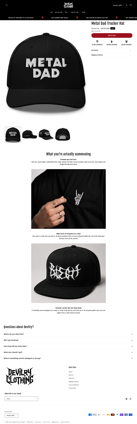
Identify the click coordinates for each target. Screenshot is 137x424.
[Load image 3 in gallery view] (46, 135)
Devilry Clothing (12, 422)
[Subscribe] (36, 399)
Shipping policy (55, 422)
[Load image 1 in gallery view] (13, 135)
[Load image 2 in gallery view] (29, 135)
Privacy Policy (72, 388)
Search (70, 372)
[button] (7, 5)
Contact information (65, 422)
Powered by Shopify (20, 422)
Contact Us (71, 378)
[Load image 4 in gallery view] (63, 135)
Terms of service (46, 422)
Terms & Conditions (74, 385)
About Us (71, 375)
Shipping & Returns (74, 381)
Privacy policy (38, 422)
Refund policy (30, 422)
